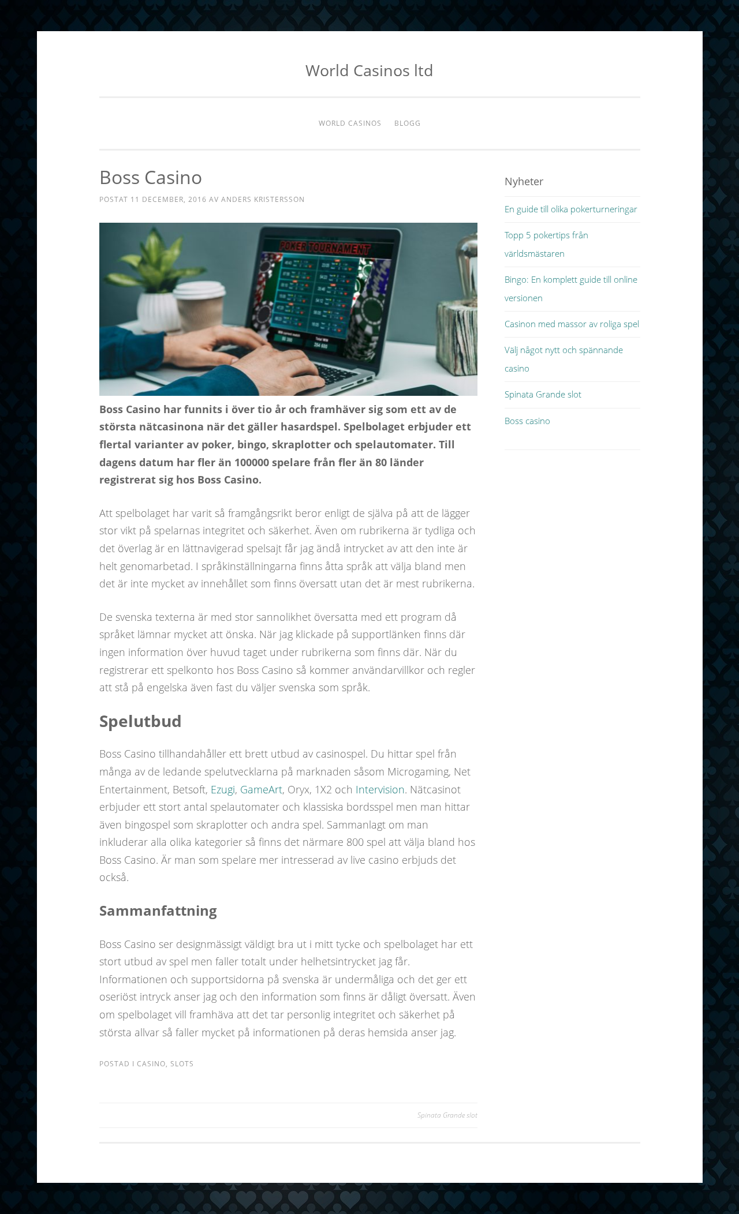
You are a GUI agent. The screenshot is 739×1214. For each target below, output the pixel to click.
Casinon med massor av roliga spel (572, 323)
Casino (151, 1064)
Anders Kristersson (263, 199)
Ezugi (223, 789)
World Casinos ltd (369, 70)
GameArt (261, 789)
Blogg (407, 123)
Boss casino (527, 420)
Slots (182, 1064)
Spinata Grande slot (447, 1115)
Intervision (380, 789)
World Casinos (350, 123)
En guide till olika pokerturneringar (571, 209)
